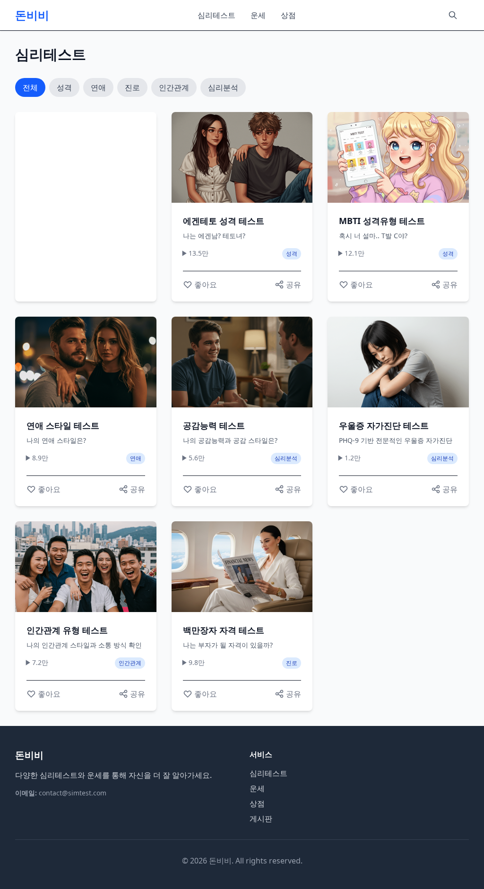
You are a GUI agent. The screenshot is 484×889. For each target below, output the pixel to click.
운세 (258, 15)
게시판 (261, 818)
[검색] (452, 15)
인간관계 (174, 87)
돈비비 (32, 15)
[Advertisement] (106, 207)
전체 (30, 87)
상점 (288, 15)
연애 (98, 87)
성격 (64, 87)
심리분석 (223, 87)
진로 (132, 87)
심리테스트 (216, 15)
